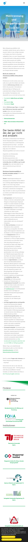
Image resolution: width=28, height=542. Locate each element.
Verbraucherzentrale (9, 118)
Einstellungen (17, 532)
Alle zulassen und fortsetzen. (8, 536)
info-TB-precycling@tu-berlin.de (11, 374)
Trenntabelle (8, 102)
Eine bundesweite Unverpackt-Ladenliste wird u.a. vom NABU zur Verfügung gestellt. (14, 341)
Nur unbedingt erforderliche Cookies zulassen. (11, 539)
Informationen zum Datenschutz (8, 534)
